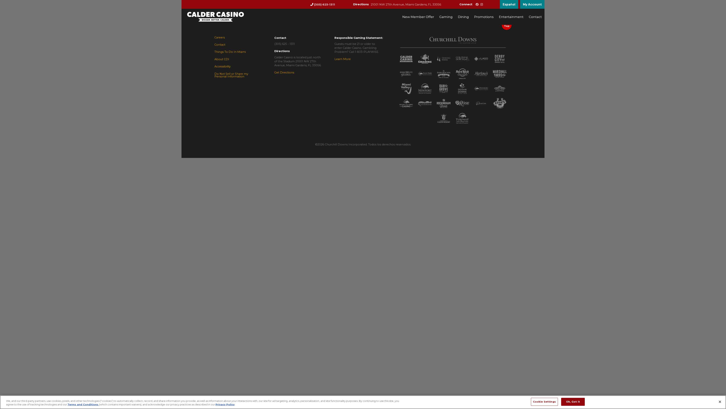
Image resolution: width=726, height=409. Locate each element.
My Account (532, 4)
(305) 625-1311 (324, 4)
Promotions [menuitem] (484, 17)
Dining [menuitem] (463, 17)
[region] (363, 402)
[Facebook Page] (477, 4)
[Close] (720, 402)
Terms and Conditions (83, 404)
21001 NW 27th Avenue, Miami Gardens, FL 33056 (406, 4)
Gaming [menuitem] (446, 17)
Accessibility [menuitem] (222, 66)
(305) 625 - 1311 (284, 44)
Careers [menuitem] (219, 37)
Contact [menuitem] (535, 17)
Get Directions (284, 72)
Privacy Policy (225, 404)
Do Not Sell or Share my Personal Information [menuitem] (231, 75)
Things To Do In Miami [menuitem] (230, 52)
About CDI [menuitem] (221, 59)
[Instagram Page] (481, 4)
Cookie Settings (544, 401)
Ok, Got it (573, 401)
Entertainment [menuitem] (511, 17)
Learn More (342, 59)
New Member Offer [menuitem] (418, 17)
